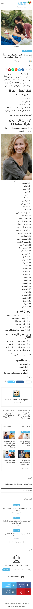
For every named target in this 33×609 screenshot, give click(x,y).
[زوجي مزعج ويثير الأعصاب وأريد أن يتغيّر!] (24, 435)
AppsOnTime (11, 606)
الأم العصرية (26, 451)
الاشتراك (5, 569)
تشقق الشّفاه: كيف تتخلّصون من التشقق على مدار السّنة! (24, 416)
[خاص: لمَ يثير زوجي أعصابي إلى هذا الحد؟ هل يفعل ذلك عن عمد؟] (9, 435)
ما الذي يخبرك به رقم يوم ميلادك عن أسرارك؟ (8, 415)
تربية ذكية (13, 432)
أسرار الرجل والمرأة (26, 51)
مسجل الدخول (18, 484)
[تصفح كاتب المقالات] (30, 61)
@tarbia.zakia (13, 576)
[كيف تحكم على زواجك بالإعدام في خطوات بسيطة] (24, 454)
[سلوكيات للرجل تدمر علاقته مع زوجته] (9, 454)
